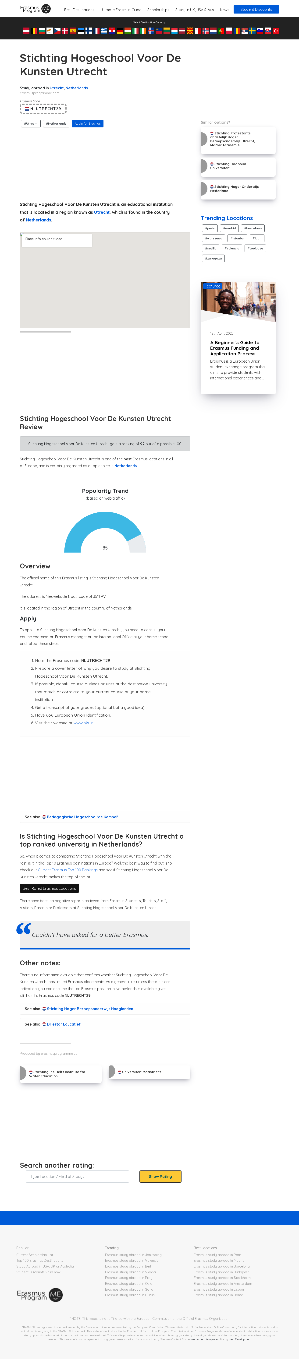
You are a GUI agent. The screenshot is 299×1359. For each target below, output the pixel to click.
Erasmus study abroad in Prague (130, 1278)
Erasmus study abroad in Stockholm (222, 1278)
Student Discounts (256, 9)
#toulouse (255, 248)
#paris (210, 228)
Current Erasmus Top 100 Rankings (68, 870)
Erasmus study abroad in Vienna (130, 1272)
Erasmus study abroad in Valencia (132, 1260)
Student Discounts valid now (38, 1272)
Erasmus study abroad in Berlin (129, 1266)
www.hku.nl (84, 722)
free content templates (204, 1339)
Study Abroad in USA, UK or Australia (45, 1266)
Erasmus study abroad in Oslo (128, 1284)
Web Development (240, 1339)
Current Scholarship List (34, 1255)
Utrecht (57, 88)
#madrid (229, 228)
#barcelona (253, 228)
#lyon (257, 238)
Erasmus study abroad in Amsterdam (223, 1284)
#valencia (232, 248)
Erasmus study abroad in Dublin (130, 1295)
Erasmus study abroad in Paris (218, 1255)
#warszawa (213, 238)
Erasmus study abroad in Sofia (129, 1289)
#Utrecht (31, 123)
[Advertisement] (105, 163)
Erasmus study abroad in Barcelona (222, 1266)
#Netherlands (56, 123)
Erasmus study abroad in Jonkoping (133, 1255)
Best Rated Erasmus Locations (49, 888)
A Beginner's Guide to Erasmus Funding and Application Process (235, 348)
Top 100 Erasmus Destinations (39, 1260)
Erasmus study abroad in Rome (218, 1295)
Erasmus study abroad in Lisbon (219, 1289)
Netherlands (77, 88)
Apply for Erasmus (87, 123)
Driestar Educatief (63, 1024)
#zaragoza (213, 258)
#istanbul (237, 238)
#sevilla (210, 248)
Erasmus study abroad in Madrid (219, 1260)
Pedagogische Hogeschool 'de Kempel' (82, 817)
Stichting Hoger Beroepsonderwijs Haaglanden (89, 1008)
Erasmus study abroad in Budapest (221, 1272)
